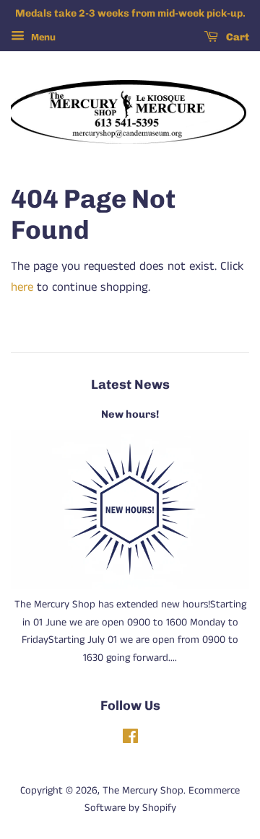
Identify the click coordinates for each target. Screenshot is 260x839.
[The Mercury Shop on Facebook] (130, 739)
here (22, 287)
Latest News (130, 384)
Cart (236, 37)
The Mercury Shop (143, 790)
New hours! (130, 414)
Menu (42, 37)
